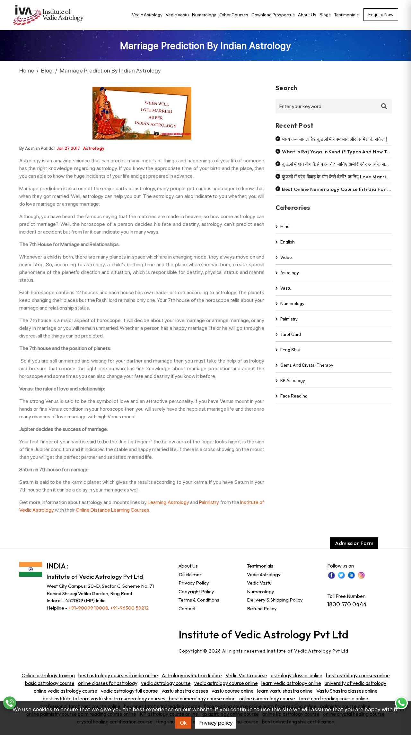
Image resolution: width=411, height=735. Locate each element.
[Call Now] (9, 703)
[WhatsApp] (401, 703)
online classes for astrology (107, 683)
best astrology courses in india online (118, 675)
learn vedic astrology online (291, 683)
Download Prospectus (273, 14)
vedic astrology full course (129, 691)
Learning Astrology (168, 502)
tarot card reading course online (333, 698)
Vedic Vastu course (246, 675)
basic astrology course (49, 683)
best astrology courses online (358, 675)
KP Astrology (292, 380)
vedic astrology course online (226, 683)
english (287, 241)
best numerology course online (202, 698)
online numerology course (267, 698)
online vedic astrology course (65, 691)
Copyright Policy (196, 591)
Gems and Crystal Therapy (306, 365)
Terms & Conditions (199, 600)
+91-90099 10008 (88, 608)
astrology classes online (296, 675)
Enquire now (380, 14)
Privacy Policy (194, 583)
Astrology (289, 272)
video (286, 257)
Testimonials (346, 14)
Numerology (204, 14)
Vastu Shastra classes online (347, 691)
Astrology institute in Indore (192, 675)
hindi (285, 226)
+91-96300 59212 (129, 608)
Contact (187, 608)
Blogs (325, 14)
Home (26, 70)
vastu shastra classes (185, 691)
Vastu (286, 288)
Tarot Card (290, 334)
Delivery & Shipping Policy (275, 600)
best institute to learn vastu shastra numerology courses (104, 698)
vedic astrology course (166, 683)
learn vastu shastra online (285, 691)
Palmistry (209, 502)
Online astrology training (48, 675)
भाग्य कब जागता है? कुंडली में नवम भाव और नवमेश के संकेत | (334, 139)
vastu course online (233, 691)
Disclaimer (190, 574)
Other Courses (233, 14)
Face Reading (294, 395)
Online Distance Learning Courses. (113, 510)
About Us (307, 14)
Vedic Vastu (177, 14)
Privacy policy (215, 722)
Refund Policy (262, 608)
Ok (183, 722)
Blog (47, 70)
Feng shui (290, 349)
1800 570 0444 (347, 604)
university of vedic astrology (355, 683)
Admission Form (354, 543)
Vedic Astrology (147, 14)
